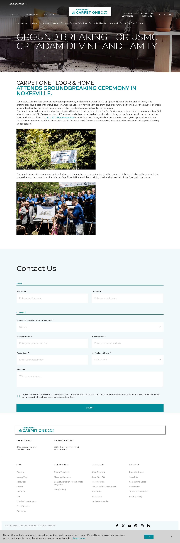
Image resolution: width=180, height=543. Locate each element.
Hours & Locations (127, 14)
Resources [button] (32, 15)
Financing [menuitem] (21, 511)
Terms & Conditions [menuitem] (138, 491)
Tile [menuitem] (18, 496)
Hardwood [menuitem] (21, 482)
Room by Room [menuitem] (136, 472)
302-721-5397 (60, 449)
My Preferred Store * (101, 353)
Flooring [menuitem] (20, 472)
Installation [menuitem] (97, 496)
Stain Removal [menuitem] (98, 472)
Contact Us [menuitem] (134, 487)
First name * (22, 291)
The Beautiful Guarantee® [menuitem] (104, 487)
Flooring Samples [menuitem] (62, 477)
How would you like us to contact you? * (34, 320)
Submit (90, 408)
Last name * (97, 291)
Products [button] (15, 15)
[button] (160, 15)
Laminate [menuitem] (20, 491)
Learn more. (79, 538)
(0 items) (170, 15)
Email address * (99, 336)
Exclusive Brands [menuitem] (100, 501)
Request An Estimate (147, 14)
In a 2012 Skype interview (60, 117)
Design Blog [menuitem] (60, 489)
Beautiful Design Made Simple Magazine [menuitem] (68, 483)
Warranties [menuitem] (97, 491)
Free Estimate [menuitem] (23, 506)
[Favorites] (165, 15)
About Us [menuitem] (133, 477)
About (35, 23)
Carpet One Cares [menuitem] (137, 482)
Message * (21, 369)
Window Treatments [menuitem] (26, 501)
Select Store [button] (16, 4)
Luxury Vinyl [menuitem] (22, 477)
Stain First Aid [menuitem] (98, 477)
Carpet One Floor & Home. (24, 525)
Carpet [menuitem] (19, 487)
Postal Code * (22, 353)
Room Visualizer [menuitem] (61, 472)
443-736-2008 (23, 449)
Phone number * (24, 336)
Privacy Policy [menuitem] (135, 496)
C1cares (45, 23)
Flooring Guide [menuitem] (99, 482)
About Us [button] (49, 15)
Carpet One (22, 23)
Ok (149, 536)
